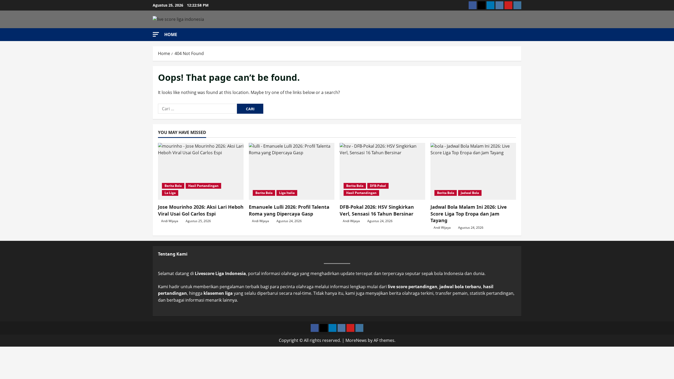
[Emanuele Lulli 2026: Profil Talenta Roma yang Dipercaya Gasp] (291, 171)
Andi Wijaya (169, 221)
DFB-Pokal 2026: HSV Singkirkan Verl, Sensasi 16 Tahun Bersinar (377, 210)
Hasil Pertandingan (203, 185)
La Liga (170, 193)
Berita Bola (173, 185)
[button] (156, 34)
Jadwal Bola (470, 193)
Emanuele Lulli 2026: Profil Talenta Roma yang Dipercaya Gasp (289, 210)
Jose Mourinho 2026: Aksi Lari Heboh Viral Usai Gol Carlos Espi (201, 210)
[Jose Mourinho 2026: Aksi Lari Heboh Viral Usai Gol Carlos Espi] (201, 171)
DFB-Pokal (378, 185)
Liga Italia (287, 193)
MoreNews (356, 340)
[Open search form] (519, 34)
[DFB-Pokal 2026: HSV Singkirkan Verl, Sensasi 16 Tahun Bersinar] (382, 171)
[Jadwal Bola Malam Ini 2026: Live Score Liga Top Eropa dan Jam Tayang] (473, 171)
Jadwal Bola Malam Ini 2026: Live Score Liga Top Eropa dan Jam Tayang (468, 213)
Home (170, 34)
